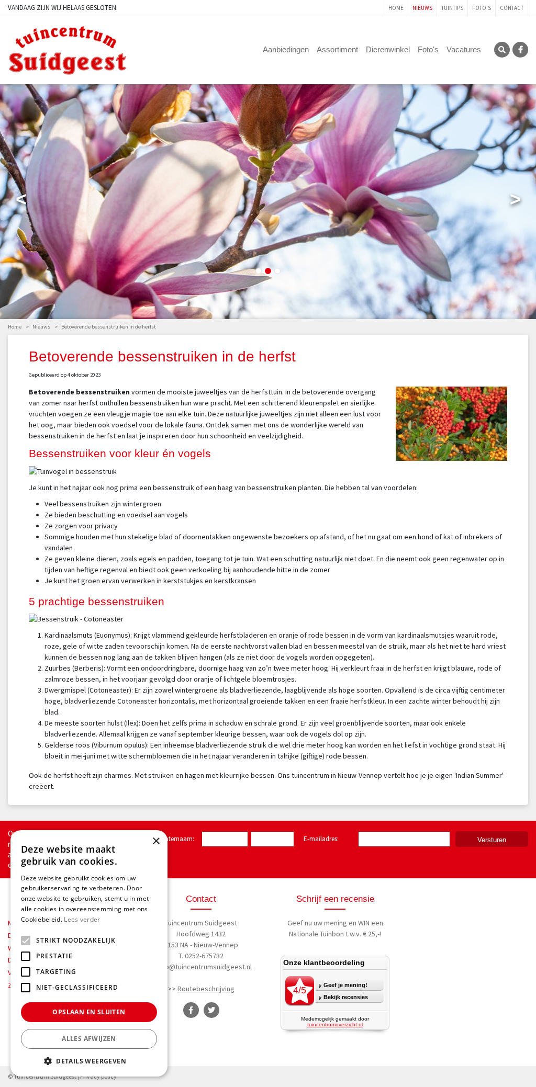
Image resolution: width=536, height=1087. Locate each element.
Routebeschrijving (205, 988)
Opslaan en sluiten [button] (88, 1011)
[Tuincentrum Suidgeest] (67, 49)
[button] (89, 1061)
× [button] (156, 841)
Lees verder (82, 919)
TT (211, 1010)
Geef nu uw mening (317, 922)
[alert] (89, 953)
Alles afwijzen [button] (89, 1038)
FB (520, 50)
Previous (20, 201)
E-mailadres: (323, 839)
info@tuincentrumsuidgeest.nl (204, 966)
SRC (502, 50)
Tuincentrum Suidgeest (201, 922)
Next (515, 201)
